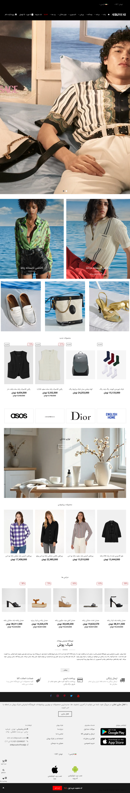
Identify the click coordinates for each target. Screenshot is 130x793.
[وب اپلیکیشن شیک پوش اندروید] (75, 769)
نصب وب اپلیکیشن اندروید (75, 777)
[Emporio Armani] (49, 416)
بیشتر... (65, 670)
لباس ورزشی (10, 657)
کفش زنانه (106, 659)
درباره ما (60, 729)
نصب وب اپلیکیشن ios (55, 777)
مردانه (98, 14)
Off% (46, 14)
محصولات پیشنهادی (65, 504)
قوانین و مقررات (89, 738)
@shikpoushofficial (18, 744)
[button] (66, 191)
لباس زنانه (34, 657)
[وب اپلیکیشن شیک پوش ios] (55, 769)
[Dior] (80, 416)
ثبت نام (57, 788)
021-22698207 (19, 741)
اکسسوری (73, 14)
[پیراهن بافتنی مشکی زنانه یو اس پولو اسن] (49, 532)
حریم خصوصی (89, 743)
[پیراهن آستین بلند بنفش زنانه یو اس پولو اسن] (18, 532)
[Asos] (19, 416)
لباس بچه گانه (19, 657)
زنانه (104, 14)
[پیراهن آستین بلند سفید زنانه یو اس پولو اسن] (80, 532)
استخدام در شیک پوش (55, 738)
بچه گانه (89, 14)
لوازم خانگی (62, 14)
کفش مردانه (112, 659)
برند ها (54, 14)
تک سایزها (38, 14)
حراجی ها (65, 577)
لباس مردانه (27, 657)
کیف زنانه (119, 659)
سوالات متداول (89, 729)
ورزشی (82, 14)
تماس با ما (59, 734)
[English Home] (111, 416)
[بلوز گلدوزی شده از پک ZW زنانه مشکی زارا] (111, 532)
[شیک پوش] (119, 14)
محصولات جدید (65, 338)
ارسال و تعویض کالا (88, 734)
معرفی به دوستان (57, 743)
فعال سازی (65, 714)
